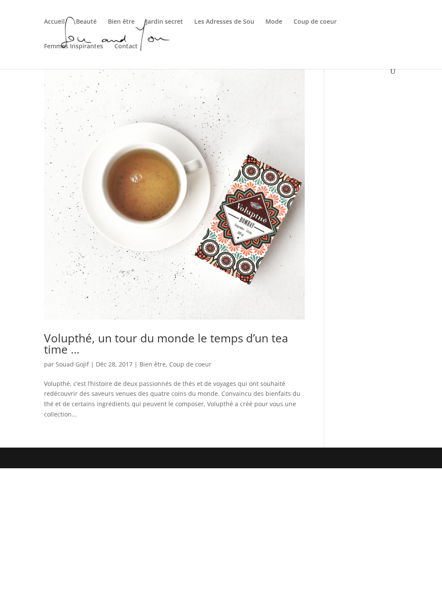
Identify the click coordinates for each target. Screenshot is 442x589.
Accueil (54, 22)
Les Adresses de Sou (224, 22)
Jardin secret (164, 22)
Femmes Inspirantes (73, 46)
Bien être (121, 22)
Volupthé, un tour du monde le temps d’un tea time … (166, 343)
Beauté (86, 22)
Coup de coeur (315, 22)
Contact (126, 46)
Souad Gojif (72, 364)
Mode (273, 22)
